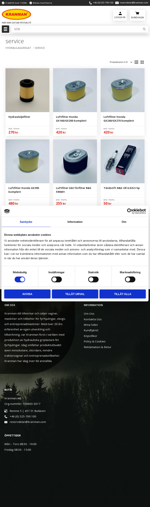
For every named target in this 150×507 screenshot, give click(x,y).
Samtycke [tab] (26, 221)
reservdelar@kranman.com (134, 2)
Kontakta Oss (93, 319)
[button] (5, 30)
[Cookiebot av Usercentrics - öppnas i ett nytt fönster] (130, 211)
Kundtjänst (91, 330)
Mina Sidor (91, 324)
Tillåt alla (122, 293)
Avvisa (27, 293)
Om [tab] (124, 221)
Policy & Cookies (95, 341)
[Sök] (144, 29)
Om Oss (89, 313)
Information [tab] (75, 221)
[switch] (56, 279)
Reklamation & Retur (97, 347)
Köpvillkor (90, 336)
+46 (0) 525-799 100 (103, 2)
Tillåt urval (75, 293)
